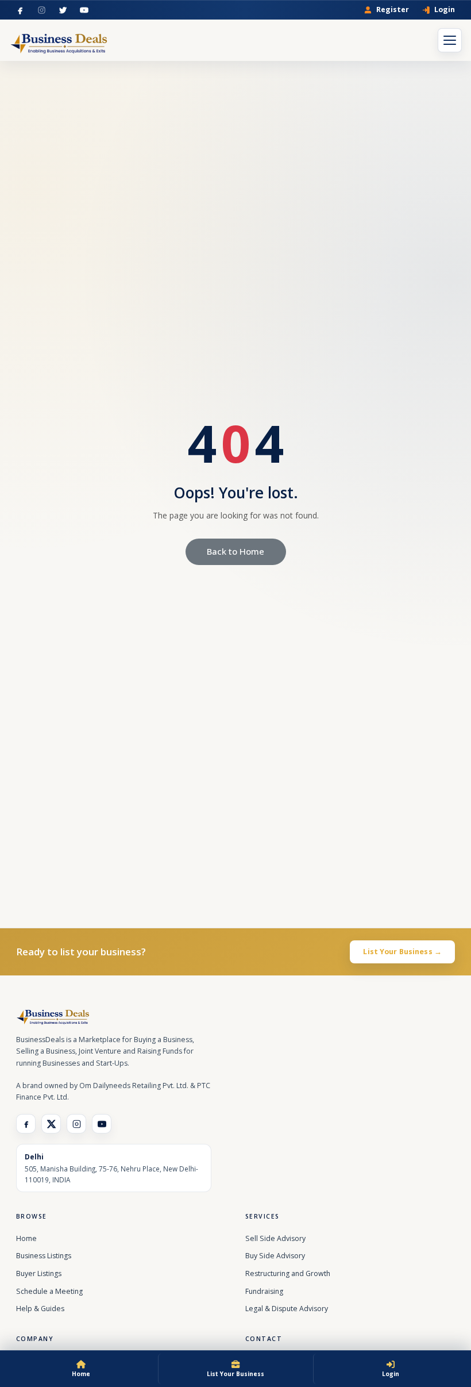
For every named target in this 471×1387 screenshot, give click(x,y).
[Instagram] (41, 10)
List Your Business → (402, 951)
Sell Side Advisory (275, 1238)
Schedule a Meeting (49, 1291)
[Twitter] (63, 10)
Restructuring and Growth (287, 1273)
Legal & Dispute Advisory (286, 1308)
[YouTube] (84, 10)
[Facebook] (20, 10)
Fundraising (264, 1291)
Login (444, 10)
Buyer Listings (38, 1273)
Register (392, 10)
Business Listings (43, 1256)
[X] (51, 1124)
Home (26, 1238)
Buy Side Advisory (275, 1256)
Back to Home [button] (235, 551)
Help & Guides (40, 1308)
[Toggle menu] (450, 40)
